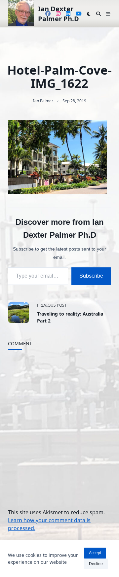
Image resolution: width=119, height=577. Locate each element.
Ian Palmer (43, 101)
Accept (95, 553)
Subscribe (91, 276)
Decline (96, 563)
